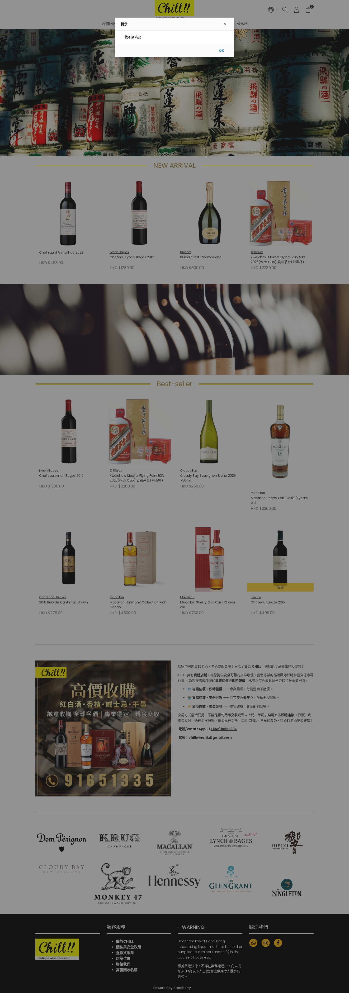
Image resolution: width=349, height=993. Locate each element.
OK (221, 50)
